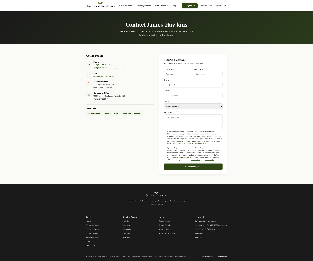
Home (88, 221)
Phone (167, 91)
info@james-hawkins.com (103, 76)
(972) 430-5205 (100, 68)
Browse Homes (94, 113)
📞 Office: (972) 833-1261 (205, 229)
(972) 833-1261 (99, 65)
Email (166, 80)
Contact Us (90, 245)
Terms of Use (202, 143)
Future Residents (125, 6)
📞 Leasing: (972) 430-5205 (211, 225)
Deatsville (126, 237)
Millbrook (126, 225)
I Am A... (167, 101)
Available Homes (92, 237)
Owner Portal (164, 225)
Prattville (126, 221)
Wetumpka (127, 229)
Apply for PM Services (131, 113)
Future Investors (161, 6)
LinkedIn (198, 237)
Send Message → (193, 166)
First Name (169, 69)
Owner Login (221, 5)
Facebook (199, 233)
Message (168, 112)
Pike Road (126, 233)
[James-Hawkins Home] (100, 6)
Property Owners (144, 6)
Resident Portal (111, 113)
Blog (174, 6)
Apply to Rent (189, 6)
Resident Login (206, 5)
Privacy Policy (189, 143)
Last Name (199, 69)
